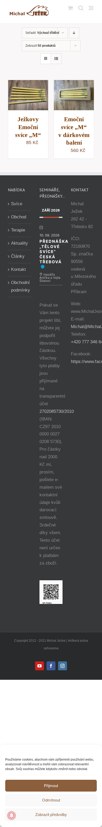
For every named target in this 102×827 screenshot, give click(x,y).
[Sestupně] (74, 33)
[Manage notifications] (11, 815)
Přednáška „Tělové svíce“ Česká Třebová (54, 251)
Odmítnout (51, 800)
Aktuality (19, 243)
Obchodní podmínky (20, 286)
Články (18, 256)
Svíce (16, 203)
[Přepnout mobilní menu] (91, 8)
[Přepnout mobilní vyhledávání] (80, 8)
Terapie (18, 230)
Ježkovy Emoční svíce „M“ (28, 127)
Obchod (18, 216)
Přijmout (51, 785)
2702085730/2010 (56, 411)
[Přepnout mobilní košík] (70, 8)
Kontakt (18, 269)
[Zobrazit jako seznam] (56, 59)
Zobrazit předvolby (51, 814)
